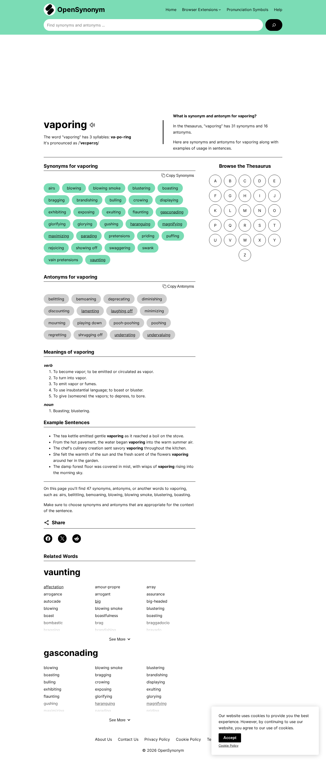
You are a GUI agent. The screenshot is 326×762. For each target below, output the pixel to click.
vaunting (97, 259)
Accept (229, 738)
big (98, 601)
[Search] (273, 25)
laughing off (122, 310)
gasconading (172, 212)
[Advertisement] (163, 73)
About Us (103, 739)
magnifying (172, 224)
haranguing (140, 224)
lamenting (90, 310)
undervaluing (158, 334)
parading (89, 235)
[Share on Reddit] (76, 538)
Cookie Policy (188, 739)
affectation (53, 586)
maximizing (58, 235)
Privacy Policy (157, 739)
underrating (125, 334)
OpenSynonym (81, 9)
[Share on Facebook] (48, 538)
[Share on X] (62, 538)
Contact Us (128, 739)
